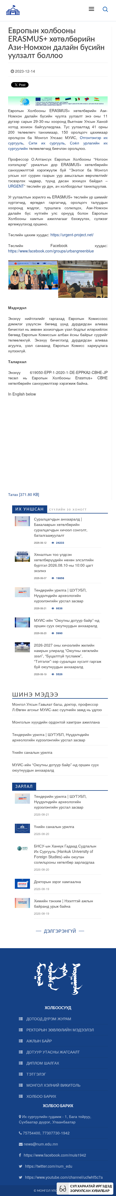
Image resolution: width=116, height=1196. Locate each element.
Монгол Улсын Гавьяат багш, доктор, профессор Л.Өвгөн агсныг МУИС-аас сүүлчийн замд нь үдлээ (57, 706)
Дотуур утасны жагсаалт (52, 1052)
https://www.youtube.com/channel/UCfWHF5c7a (64, 1177)
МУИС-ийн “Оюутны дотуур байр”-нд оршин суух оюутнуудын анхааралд (66, 622)
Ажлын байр (38, 1040)
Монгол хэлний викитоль (52, 1085)
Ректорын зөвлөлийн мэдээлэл (59, 1029)
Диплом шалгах (42, 1063)
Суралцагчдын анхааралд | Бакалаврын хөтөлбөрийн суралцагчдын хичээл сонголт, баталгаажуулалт (60, 527)
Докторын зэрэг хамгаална (57, 881)
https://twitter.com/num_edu (48, 1166)
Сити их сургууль (47, 143)
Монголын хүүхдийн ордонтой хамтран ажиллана (56, 722)
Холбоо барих (40, 1096)
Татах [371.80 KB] (23, 494)
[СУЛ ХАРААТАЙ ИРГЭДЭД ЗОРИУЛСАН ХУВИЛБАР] (63, 1188)
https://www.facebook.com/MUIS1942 (55, 1155)
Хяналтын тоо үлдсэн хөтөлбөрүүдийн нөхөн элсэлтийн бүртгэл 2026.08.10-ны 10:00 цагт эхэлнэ (64, 562)
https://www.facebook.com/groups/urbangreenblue (51, 251)
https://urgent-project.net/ (72, 234)
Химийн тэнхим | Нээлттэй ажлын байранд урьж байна (63, 903)
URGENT (16, 186)
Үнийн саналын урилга (32, 752)
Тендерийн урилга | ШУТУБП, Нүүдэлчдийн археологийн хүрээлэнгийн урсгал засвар (60, 595)
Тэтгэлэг (35, 1074)
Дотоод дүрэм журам (48, 1018)
